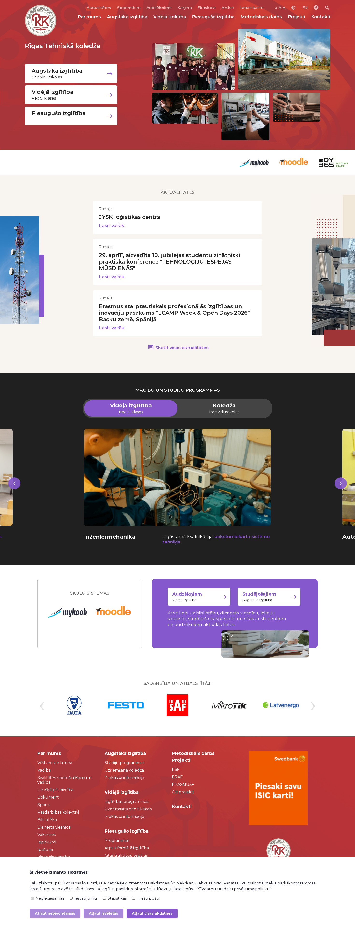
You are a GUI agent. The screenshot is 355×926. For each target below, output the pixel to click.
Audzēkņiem (159, 8)
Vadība (44, 770)
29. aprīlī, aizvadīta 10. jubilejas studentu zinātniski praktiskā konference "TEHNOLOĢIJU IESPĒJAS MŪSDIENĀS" (169, 262)
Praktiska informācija (124, 777)
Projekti (296, 17)
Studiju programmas (124, 762)
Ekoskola (207, 8)
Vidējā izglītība (169, 17)
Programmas (117, 840)
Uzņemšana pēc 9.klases (128, 809)
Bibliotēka (47, 819)
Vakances (46, 834)
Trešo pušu (147, 898)
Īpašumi (45, 849)
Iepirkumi (46, 842)
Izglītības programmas (126, 801)
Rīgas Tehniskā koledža (62, 46)
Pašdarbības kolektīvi (58, 812)
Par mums (89, 17)
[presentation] (14, 489)
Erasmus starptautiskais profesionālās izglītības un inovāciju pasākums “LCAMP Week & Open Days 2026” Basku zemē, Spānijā (174, 313)
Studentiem (129, 8)
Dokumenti (48, 797)
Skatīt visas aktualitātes (182, 347)
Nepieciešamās (49, 898)
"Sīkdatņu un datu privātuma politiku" (234, 889)
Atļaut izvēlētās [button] (103, 913)
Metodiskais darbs (261, 17)
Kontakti (320, 17)
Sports (43, 804)
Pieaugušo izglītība (213, 17)
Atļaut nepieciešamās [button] (55, 913)
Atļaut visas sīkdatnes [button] (152, 913)
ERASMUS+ (183, 784)
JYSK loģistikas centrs (129, 217)
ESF (175, 769)
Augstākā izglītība (127, 17)
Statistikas (116, 898)
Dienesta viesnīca (54, 827)
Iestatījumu (85, 898)
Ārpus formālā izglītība (127, 848)
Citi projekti (183, 792)
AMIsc (227, 8)
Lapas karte (251, 8)
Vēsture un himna (54, 762)
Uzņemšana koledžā (124, 770)
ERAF (177, 777)
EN (305, 8)
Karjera (185, 8)
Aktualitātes (99, 8)
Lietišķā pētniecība (55, 789)
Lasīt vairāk (111, 225)
